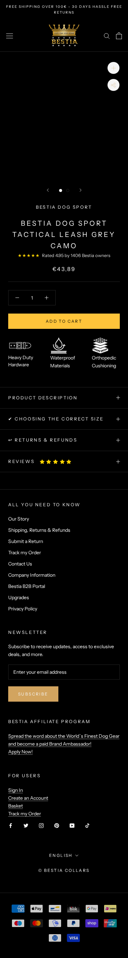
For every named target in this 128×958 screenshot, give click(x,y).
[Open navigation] (9, 35)
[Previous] (48, 190)
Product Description (42, 397)
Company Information (31, 575)
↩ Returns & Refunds (42, 440)
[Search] (107, 35)
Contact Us (20, 564)
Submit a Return (25, 541)
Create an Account (28, 798)
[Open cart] (119, 35)
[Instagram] (41, 825)
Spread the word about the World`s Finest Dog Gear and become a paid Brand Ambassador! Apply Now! (63, 744)
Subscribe (33, 694)
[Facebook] (10, 825)
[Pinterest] (56, 825)
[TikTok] (87, 825)
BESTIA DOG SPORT (64, 207)
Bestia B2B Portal (26, 586)
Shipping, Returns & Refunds (39, 530)
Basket (15, 806)
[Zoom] (113, 68)
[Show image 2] (67, 190)
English (61, 855)
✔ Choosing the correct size (55, 418)
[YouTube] (72, 825)
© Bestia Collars (63, 870)
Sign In (15, 790)
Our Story (18, 519)
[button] (56, 461)
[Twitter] (26, 825)
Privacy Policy (22, 609)
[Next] (81, 190)
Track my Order (24, 552)
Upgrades (18, 597)
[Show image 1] (60, 190)
